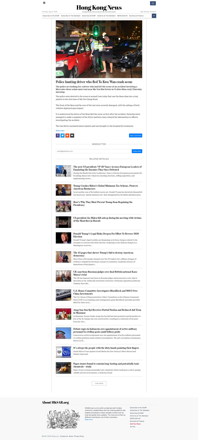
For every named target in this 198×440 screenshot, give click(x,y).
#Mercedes (60, 131)
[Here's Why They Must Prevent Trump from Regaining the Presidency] (63, 206)
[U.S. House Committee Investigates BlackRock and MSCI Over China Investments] (63, 295)
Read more (89, 419)
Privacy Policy (79, 436)
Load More (99, 383)
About (71, 436)
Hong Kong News (99, 7)
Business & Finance (136, 16)
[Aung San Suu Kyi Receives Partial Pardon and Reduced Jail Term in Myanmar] (63, 314)
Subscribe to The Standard (70, 16)
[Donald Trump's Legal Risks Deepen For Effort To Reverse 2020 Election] (63, 238)
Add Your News (135, 424)
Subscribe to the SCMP (51, 16)
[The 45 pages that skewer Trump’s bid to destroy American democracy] (63, 257)
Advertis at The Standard (106, 16)
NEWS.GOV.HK (122, 16)
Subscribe (137, 151)
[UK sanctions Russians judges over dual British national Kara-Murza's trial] (63, 276)
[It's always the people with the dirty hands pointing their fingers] (63, 352)
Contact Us (64, 436)
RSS (133, 427)
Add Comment (135, 135)
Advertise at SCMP (89, 16)
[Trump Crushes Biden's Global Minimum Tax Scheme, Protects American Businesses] (63, 190)
